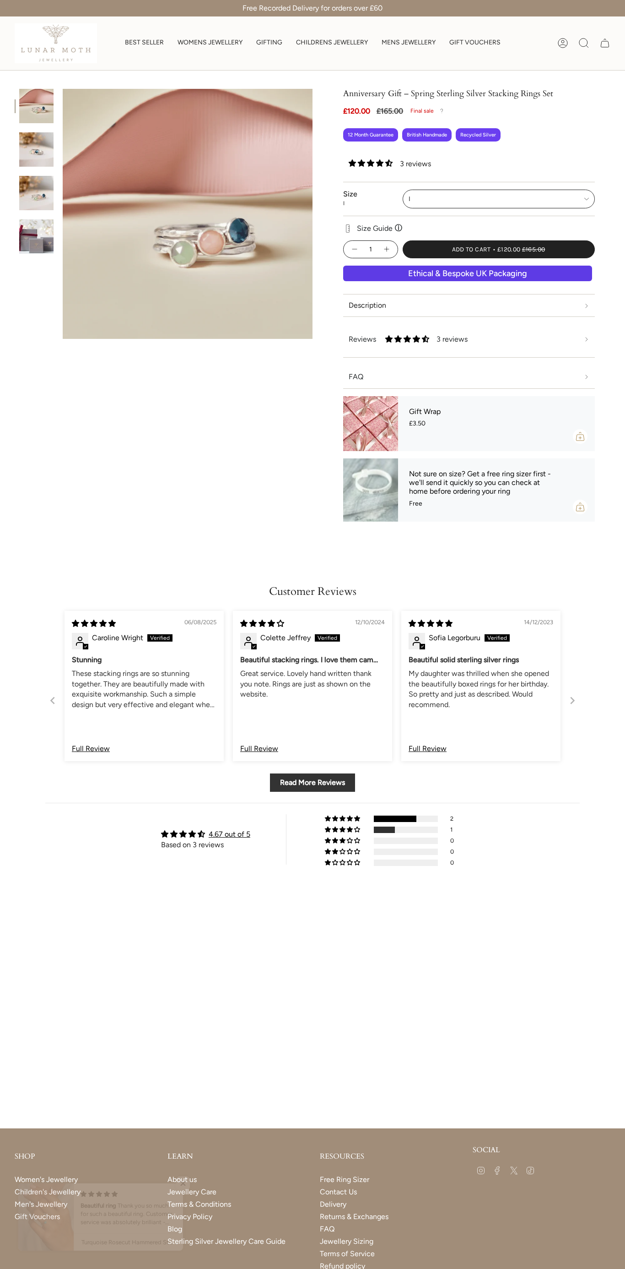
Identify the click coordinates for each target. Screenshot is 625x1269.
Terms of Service (347, 1253)
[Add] (580, 436)
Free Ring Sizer (344, 1179)
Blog (174, 1229)
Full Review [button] (91, 748)
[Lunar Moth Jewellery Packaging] (36, 236)
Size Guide (379, 228)
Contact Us (338, 1191)
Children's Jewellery (48, 1191)
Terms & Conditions (199, 1204)
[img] (94, 623)
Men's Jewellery (41, 1204)
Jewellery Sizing (346, 1241)
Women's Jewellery (46, 1179)
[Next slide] (572, 700)
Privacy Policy (189, 1216)
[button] (210, 43)
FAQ (327, 1229)
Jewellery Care (191, 1191)
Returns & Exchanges (354, 1216)
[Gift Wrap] (370, 423)
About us (182, 1179)
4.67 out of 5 (229, 834)
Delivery (333, 1204)
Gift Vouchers (37, 1216)
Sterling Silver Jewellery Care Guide (226, 1241)
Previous (63, 214)
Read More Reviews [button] (312, 782)
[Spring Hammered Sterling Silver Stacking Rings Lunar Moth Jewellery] (36, 149)
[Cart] (604, 43)
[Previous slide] (52, 700)
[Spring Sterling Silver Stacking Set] (36, 106)
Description (367, 305)
